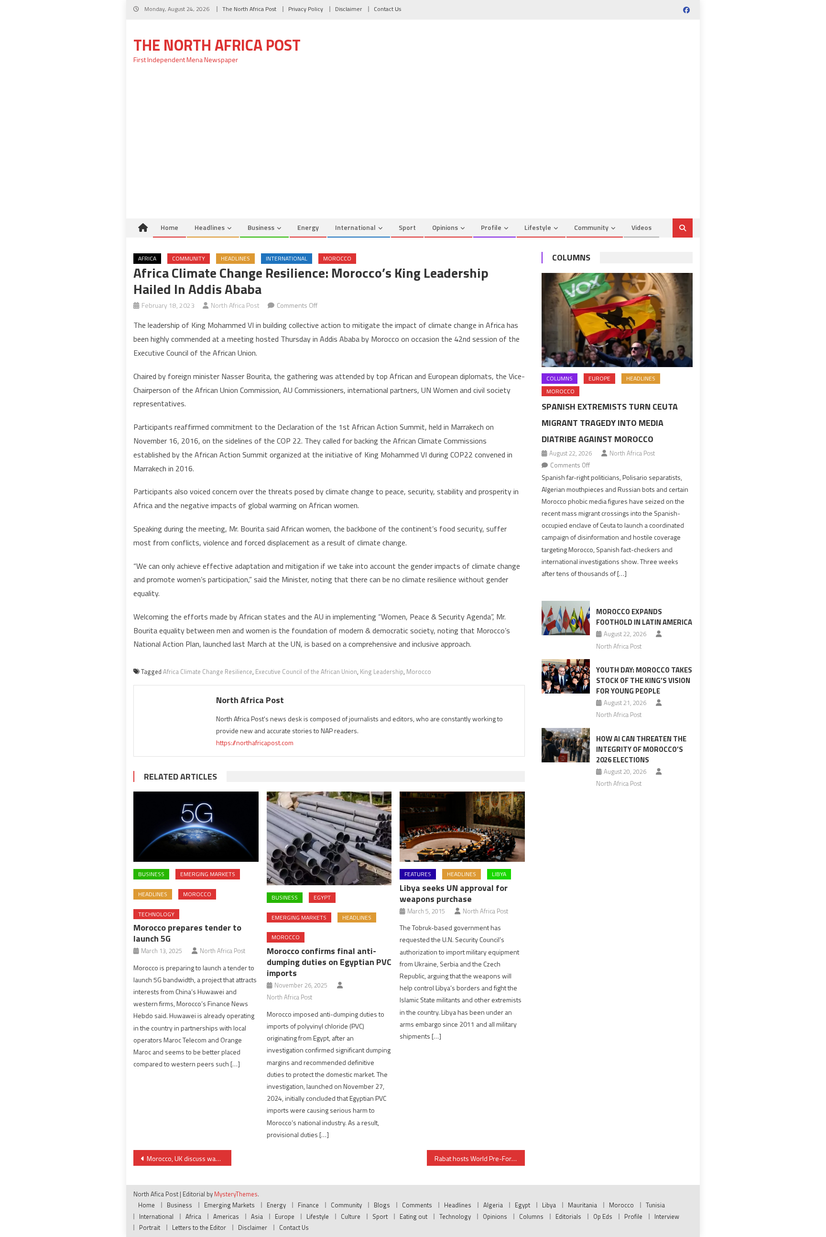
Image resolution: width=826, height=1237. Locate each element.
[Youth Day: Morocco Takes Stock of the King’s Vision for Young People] (566, 676)
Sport (407, 227)
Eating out (413, 1216)
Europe (599, 378)
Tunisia (655, 1205)
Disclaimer (348, 8)
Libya (499, 874)
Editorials (568, 1216)
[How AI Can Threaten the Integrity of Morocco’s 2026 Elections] (566, 745)
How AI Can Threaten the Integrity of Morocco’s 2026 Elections (641, 749)
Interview (666, 1216)
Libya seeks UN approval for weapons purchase (454, 893)
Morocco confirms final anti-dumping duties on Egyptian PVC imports (329, 961)
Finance (308, 1205)
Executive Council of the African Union (306, 671)
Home (169, 227)
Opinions (445, 227)
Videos (641, 227)
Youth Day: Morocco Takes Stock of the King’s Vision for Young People (644, 680)
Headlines (210, 227)
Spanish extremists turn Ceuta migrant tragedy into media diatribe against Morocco (610, 422)
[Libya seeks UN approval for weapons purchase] (462, 827)
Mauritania (582, 1205)
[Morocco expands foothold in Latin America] (566, 618)
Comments (417, 1205)
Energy (308, 227)
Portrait (149, 1227)
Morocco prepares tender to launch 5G (187, 933)
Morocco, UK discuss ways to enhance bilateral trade (189, 1158)
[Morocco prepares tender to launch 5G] (196, 827)
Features (417, 874)
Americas (226, 1216)
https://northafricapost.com (254, 743)
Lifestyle (537, 227)
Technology (156, 914)
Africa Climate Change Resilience (207, 671)
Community (591, 227)
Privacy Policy (305, 8)
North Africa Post (235, 305)
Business (261, 227)
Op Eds (602, 1216)
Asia (257, 1216)
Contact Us (387, 8)
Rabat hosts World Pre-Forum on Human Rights (480, 1158)
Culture (350, 1216)
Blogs (382, 1205)
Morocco (337, 258)
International (355, 227)
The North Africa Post (249, 8)
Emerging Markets (207, 874)
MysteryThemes (236, 1194)
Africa (147, 258)
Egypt (322, 897)
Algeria (493, 1205)
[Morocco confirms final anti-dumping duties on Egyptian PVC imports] (329, 838)
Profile (491, 227)
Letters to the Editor (199, 1227)
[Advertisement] (413, 147)
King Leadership (381, 671)
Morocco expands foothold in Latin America (644, 617)
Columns (571, 257)
